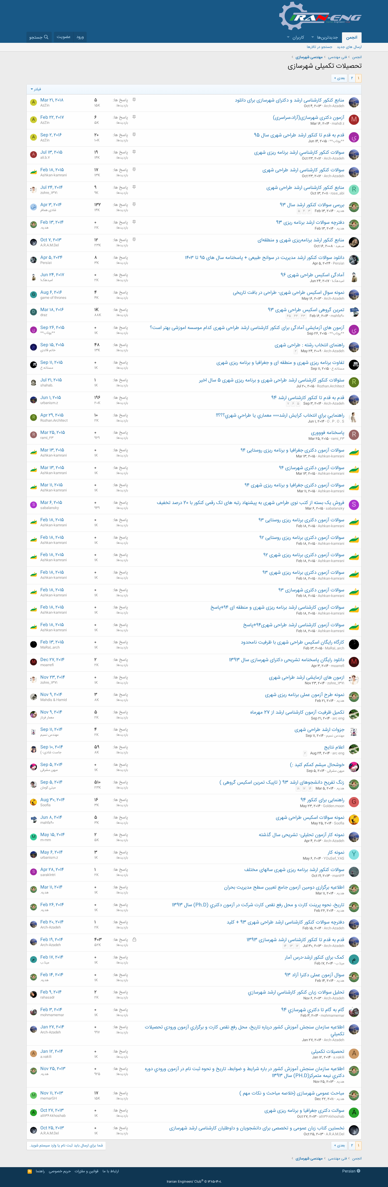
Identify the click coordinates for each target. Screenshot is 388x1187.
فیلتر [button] (37, 89)
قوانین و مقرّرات (86, 1171)
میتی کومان (48, 787)
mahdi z (338, 123)
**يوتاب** (336, 141)
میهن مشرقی (335, 771)
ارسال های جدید (349, 47)
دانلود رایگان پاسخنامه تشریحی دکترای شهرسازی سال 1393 (286, 660)
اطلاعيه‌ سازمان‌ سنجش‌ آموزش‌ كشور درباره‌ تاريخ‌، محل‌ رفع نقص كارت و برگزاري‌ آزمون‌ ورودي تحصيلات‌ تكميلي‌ (244, 1030)
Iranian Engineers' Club (194, 1181)
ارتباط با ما (111, 1171)
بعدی (341, 78)
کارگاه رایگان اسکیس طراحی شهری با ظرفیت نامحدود (292, 642)
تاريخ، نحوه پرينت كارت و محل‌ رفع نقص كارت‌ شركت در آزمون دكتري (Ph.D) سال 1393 (258, 905)
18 (298, 788)
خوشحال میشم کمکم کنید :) (317, 765)
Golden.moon (333, 806)
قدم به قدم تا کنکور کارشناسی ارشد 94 (307, 398)
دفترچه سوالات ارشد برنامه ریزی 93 (310, 223)
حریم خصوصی (60, 1171)
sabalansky (335, 508)
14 (285, 946)
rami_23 (337, 439)
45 (289, 316)
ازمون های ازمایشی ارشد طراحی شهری (306, 678)
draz (43, 315)
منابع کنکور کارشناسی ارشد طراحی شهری (305, 188)
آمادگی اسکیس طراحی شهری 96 (312, 275)
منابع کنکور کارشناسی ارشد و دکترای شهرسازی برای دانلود (289, 100)
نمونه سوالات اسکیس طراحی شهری (310, 818)
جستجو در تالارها (319, 47)
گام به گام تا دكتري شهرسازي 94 (312, 1010)
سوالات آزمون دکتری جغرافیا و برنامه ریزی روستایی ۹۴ (292, 450)
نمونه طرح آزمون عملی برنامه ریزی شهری (304, 695)
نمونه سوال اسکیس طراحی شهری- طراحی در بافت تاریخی (288, 293)
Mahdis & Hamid (53, 700)
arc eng (338, 718)
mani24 (338, 876)
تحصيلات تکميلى (327, 1052)
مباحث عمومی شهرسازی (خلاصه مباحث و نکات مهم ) (291, 1093)
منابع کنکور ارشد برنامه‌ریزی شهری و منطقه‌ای (301, 240)
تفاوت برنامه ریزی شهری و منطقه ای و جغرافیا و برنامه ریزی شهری (280, 363)
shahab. (46, 385)
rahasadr (47, 997)
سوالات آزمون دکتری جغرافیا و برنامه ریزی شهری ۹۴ (294, 485)
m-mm (45, 840)
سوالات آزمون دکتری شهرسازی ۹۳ (311, 590)
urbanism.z (49, 403)
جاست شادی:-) (50, 752)
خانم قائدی (47, 350)
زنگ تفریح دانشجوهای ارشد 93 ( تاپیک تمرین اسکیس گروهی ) (282, 783)
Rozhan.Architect (330, 386)
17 (304, 788)
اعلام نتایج (334, 747)
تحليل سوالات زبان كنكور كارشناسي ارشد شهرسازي (296, 992)
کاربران (298, 37)
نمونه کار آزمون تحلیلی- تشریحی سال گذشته (301, 835)
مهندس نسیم (335, 736)
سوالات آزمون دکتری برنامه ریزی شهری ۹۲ (303, 555)
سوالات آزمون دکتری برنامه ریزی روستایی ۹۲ (301, 538)
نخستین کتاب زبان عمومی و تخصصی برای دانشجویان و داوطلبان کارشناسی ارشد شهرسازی (256, 1128)
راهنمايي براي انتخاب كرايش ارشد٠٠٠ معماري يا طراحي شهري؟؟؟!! (280, 415)
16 (310, 788)
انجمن (351, 37)
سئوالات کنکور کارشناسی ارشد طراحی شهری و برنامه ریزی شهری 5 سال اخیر (271, 380)
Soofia (45, 805)
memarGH (48, 1098)
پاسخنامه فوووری (327, 433)
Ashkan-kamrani (53, 175)
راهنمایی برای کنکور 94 (322, 800)
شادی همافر (48, 210)
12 (297, 946)
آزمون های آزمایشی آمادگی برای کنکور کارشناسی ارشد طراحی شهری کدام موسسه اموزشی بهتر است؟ (247, 328)
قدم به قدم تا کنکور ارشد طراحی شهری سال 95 (299, 135)
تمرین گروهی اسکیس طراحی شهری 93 (306, 310)
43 (303, 316)
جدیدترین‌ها (327, 37)
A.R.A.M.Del (49, 245)
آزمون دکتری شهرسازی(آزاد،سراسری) (308, 118)
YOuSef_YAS (334, 858)
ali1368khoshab (331, 1116)
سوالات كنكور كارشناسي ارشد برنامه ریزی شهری (299, 153)
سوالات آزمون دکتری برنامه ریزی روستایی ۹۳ (301, 520)
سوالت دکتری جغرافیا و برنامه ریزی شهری (304, 1111)
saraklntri (47, 875)
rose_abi (337, 193)
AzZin (44, 105)
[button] (312, 37)
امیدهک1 (338, 281)
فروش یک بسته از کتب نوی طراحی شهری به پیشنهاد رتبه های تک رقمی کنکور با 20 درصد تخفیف (250, 503)
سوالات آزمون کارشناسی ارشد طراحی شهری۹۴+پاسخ (293, 625)
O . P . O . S (335, 421)
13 (291, 946)
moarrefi (337, 666)
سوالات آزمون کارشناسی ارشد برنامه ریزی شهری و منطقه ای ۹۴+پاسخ (277, 608)
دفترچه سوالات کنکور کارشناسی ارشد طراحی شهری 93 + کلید (285, 922)
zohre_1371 (48, 193)
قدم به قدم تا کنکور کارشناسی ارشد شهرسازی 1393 (295, 940)
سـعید (339, 246)
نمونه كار (336, 853)
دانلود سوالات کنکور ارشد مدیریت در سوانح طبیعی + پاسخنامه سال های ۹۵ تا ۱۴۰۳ (264, 258)
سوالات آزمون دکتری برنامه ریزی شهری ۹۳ (303, 573)
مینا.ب (339, 963)
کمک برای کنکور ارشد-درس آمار (314, 958)
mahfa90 (337, 316)
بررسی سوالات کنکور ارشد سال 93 (312, 205)
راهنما (40, 1171)
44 (296, 316)
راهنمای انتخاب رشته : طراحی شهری (309, 345)
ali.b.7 (45, 158)
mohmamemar (332, 1016)
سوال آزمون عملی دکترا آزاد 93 (314, 975)
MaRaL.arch (334, 648)
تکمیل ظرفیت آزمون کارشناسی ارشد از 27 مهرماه (297, 712)
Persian (349, 1171)
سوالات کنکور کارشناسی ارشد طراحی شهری (303, 170)
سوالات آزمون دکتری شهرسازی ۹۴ (311, 468)
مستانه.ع (337, 369)
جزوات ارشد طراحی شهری (319, 730)
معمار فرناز (47, 717)
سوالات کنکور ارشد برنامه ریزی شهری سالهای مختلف (294, 870)
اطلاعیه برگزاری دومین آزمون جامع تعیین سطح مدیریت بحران (284, 887)
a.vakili (338, 1057)
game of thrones (53, 298)
